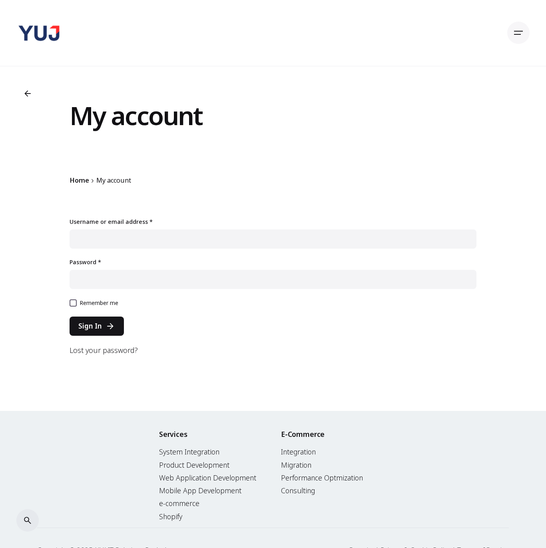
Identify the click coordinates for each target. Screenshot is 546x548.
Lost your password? (104, 350)
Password (85, 262)
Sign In (90, 326)
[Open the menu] (518, 33)
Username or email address (111, 221)
